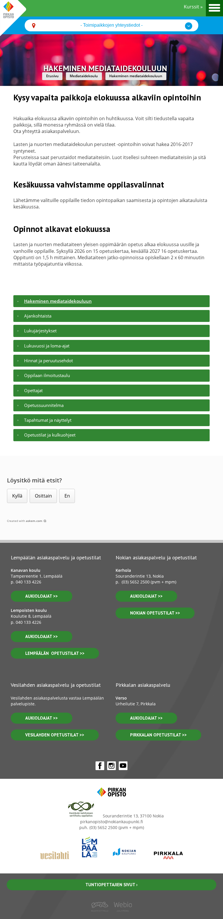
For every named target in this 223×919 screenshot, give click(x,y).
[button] (17, 496)
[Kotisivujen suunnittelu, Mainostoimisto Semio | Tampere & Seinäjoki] (101, 915)
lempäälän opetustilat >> (54, 653)
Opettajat (33, 390)
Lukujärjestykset (40, 331)
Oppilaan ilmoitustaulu (47, 375)
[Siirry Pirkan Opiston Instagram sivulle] (111, 765)
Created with (24, 521)
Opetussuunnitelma (44, 405)
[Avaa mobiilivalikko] (214, 8)
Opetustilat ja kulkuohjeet (49, 435)
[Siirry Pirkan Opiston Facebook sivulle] (100, 765)
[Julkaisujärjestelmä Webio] (122, 915)
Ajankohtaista (37, 316)
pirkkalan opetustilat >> (158, 735)
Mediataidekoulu (84, 75)
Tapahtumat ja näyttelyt (47, 420)
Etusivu (52, 75)
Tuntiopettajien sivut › (111, 884)
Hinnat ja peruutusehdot (48, 360)
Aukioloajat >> (146, 596)
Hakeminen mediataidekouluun (135, 75)
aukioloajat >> (41, 596)
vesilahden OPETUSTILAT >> (54, 735)
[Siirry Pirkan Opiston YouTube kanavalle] (123, 765)
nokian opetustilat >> (155, 613)
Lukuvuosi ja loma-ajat (46, 346)
